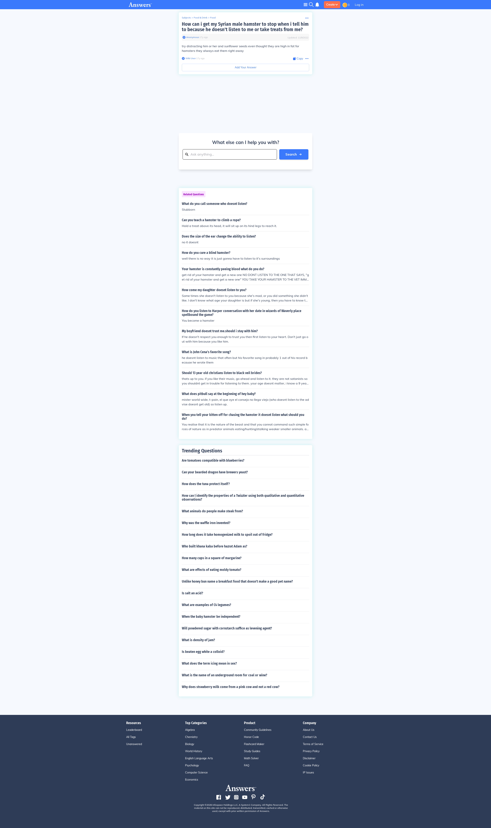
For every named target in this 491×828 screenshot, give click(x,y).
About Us (308, 730)
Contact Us (310, 737)
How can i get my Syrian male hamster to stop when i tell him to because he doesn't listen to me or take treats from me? (245, 26)
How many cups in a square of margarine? (211, 558)
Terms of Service (313, 744)
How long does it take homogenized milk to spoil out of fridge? (227, 534)
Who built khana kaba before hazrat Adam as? (214, 546)
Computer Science (196, 772)
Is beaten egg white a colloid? (203, 652)
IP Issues (308, 772)
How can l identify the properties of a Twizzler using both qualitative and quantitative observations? (243, 497)
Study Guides (252, 751)
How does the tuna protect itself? (206, 484)
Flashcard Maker (254, 744)
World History (193, 751)
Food (213, 17)
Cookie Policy (311, 765)
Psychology (192, 765)
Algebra (190, 730)
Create (330, 4)
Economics (191, 779)
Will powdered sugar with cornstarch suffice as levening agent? (227, 628)
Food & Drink (200, 17)
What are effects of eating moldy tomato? (211, 570)
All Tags (131, 737)
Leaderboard (134, 730)
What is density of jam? (198, 640)
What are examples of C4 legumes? (206, 605)
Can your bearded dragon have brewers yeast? (215, 472)
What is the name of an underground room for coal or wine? (224, 675)
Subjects (186, 17)
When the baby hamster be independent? (211, 616)
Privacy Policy (311, 751)
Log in (359, 5)
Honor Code (251, 737)
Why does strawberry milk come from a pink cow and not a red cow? (230, 687)
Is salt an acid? (192, 593)
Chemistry (191, 737)
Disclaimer (309, 758)
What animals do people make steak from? (212, 511)
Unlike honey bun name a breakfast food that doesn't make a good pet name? (237, 581)
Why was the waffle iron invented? (206, 523)
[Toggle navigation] (305, 4)
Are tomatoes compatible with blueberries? (213, 460)
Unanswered (134, 744)
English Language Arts (199, 758)
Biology (189, 744)
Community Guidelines (257, 730)
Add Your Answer (245, 67)
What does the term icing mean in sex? (209, 663)
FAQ (246, 765)
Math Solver (251, 758)
